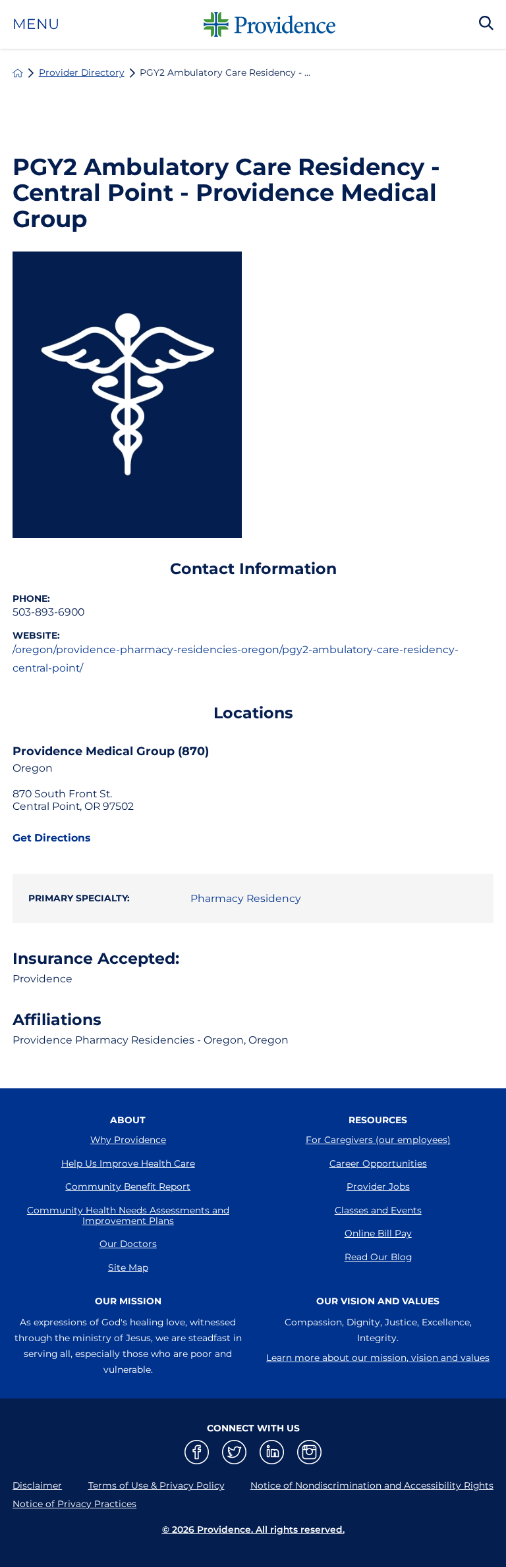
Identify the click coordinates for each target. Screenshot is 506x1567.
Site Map (128, 1267)
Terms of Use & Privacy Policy (156, 1485)
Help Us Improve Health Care (128, 1163)
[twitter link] (234, 1452)
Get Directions (51, 838)
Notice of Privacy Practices (74, 1504)
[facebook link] (196, 1452)
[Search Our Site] (486, 24)
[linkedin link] (272, 1452)
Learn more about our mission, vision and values (378, 1357)
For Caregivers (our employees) (378, 1139)
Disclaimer (37, 1485)
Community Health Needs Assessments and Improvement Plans (128, 1215)
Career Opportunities (378, 1163)
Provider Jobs (378, 1186)
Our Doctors (128, 1243)
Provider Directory (82, 73)
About (128, 1120)
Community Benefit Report (127, 1186)
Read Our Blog (378, 1257)
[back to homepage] (18, 73)
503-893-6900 (48, 612)
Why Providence (128, 1139)
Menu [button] (36, 24)
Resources (378, 1120)
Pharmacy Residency (245, 898)
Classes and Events (378, 1210)
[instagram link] (309, 1452)
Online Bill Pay (378, 1233)
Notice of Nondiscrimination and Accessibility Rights (371, 1485)
